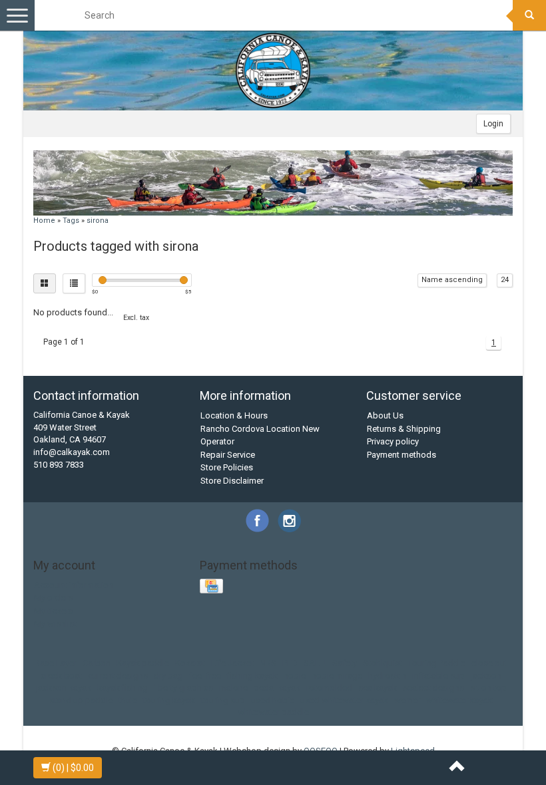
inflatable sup (438, 676)
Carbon (97, 663)
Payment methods (401, 455)
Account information (73, 585)
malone (233, 688)
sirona (98, 220)
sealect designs (433, 688)
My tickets (53, 611)
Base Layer (56, 663)
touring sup (223, 700)
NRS (268, 663)
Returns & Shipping (404, 429)
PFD (290, 663)
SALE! (315, 663)
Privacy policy (393, 441)
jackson (486, 676)
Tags (71, 220)
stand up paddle (81, 700)
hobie (295, 676)
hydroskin (387, 676)
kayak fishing (122, 688)
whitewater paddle (273, 712)
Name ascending (452, 279)
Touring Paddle (436, 663)
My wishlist (55, 624)
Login (493, 123)
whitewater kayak (459, 700)
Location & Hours (234, 415)
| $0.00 (73, 767)
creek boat (61, 676)
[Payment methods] (213, 587)
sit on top (488, 688)
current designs (118, 676)
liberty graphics (183, 688)
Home (44, 220)
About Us (385, 415)
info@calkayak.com (71, 452)
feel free (205, 676)
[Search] (529, 15)
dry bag (168, 676)
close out (489, 663)
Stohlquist (382, 663)
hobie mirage (337, 676)
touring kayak (169, 700)
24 (505, 279)
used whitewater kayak (344, 700)
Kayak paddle (143, 663)
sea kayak (377, 688)
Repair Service (227, 455)
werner (407, 700)
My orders (53, 598)
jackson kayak (63, 688)
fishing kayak (252, 676)
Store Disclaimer (232, 481)
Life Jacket (232, 663)
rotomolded (329, 688)
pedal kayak (277, 688)
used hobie (272, 700)
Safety (344, 663)
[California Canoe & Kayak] (273, 70)
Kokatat (190, 663)
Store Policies (226, 467)
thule (128, 700)
